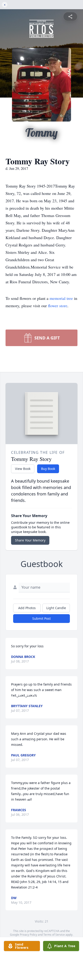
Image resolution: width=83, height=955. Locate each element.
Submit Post (41, 618)
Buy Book (48, 468)
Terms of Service (54, 935)
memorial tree (61, 298)
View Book (22, 468)
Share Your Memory (30, 540)
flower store (57, 305)
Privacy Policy (28, 935)
